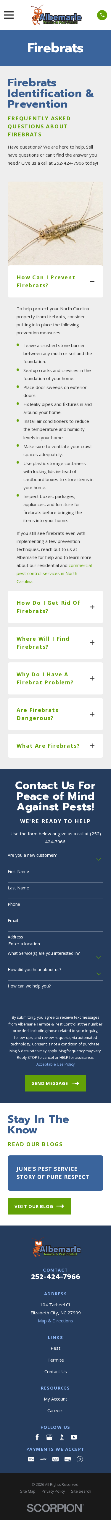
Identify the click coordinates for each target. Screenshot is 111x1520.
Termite (55, 1360)
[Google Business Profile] (49, 1437)
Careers (55, 1410)
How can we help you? (29, 986)
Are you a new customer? (32, 855)
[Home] (55, 15)
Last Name (18, 888)
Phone (14, 904)
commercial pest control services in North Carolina (54, 573)
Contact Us (55, 1371)
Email (13, 920)
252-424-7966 (55, 1277)
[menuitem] (28, 1491)
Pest (55, 1348)
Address (15, 937)
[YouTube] (74, 1437)
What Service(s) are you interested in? (44, 953)
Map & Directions (55, 1321)
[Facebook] (37, 1437)
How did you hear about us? (34, 969)
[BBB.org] (62, 1437)
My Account (55, 1399)
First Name (18, 871)
